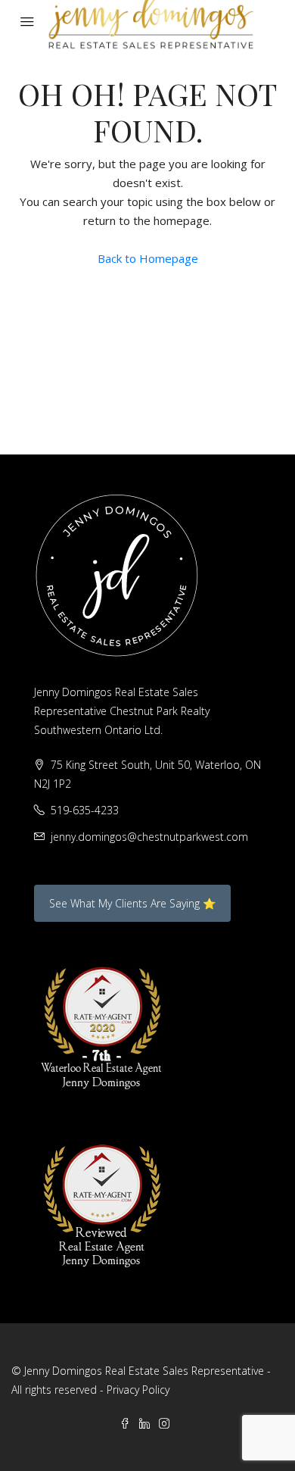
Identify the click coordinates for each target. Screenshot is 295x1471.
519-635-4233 (85, 810)
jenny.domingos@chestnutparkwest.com (149, 836)
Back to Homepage (148, 258)
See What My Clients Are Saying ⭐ (132, 903)
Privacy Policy (138, 1389)
